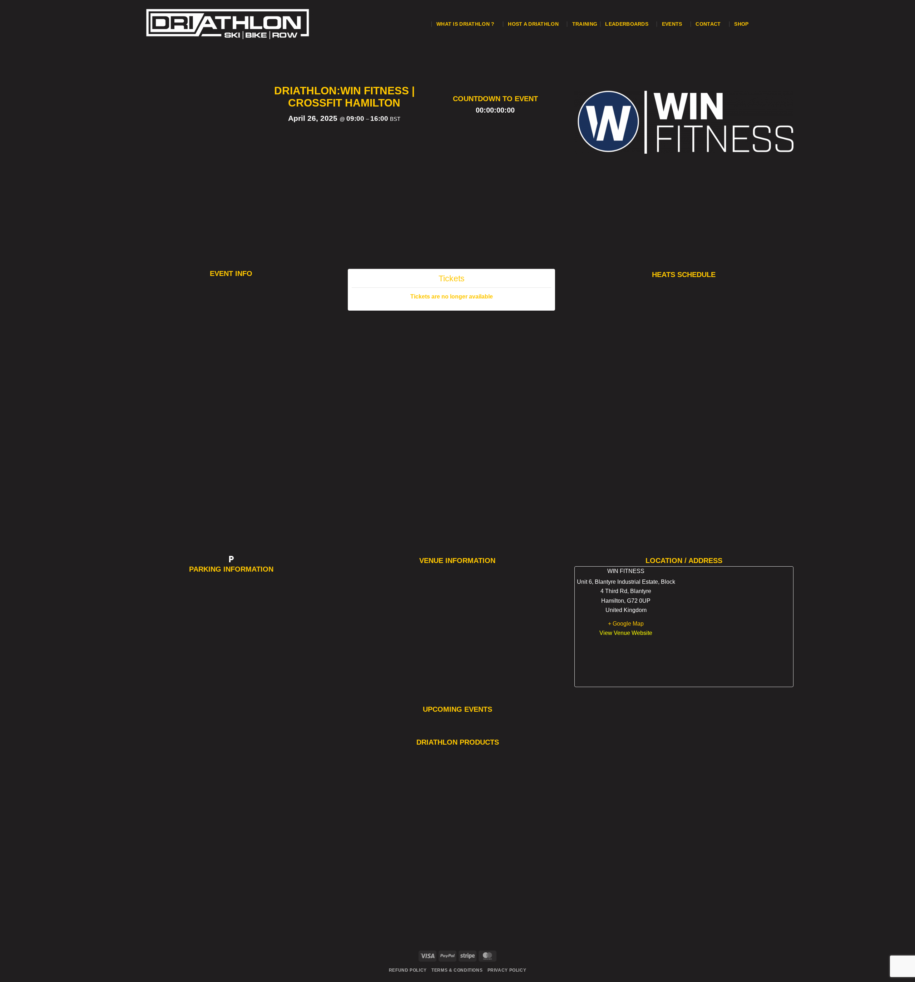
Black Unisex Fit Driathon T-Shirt (510, 896)
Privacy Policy (507, 970)
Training (584, 24)
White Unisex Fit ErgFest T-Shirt (298, 827)
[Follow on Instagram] (765, 23)
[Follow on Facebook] (765, 10)
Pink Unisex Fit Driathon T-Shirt (192, 897)
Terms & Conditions (457, 970)
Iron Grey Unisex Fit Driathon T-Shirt (617, 875)
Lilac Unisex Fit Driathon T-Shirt (404, 892)
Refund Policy (408, 970)
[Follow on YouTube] (765, 37)
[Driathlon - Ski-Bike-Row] (249, 23)
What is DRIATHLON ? (465, 24)
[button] (425, 24)
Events (672, 24)
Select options (192, 916)
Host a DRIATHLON (533, 24)
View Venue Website (625, 633)
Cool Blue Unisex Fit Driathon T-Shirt (723, 887)
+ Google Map (626, 624)
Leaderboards (626, 24)
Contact (708, 24)
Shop (741, 24)
